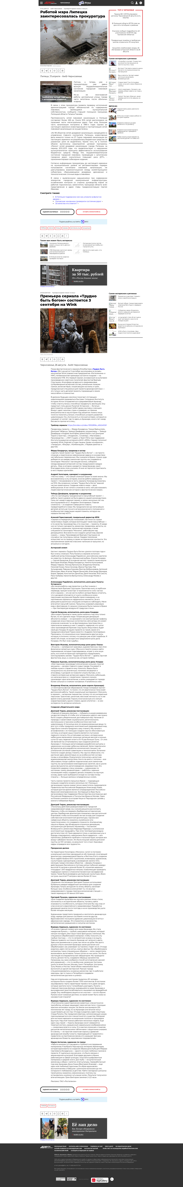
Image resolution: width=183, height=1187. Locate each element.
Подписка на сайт (96, 1146)
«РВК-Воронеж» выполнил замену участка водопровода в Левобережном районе (60, 251)
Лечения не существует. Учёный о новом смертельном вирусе (129, 297)
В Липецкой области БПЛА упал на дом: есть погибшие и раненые (126, 24)
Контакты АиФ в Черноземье (78, 1146)
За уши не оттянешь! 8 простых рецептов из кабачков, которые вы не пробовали (130, 325)
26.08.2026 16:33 (45, 293)
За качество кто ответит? (66, 203)
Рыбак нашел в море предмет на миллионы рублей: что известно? (128, 137)
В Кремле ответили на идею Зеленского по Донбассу (126, 123)
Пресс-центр (109, 1146)
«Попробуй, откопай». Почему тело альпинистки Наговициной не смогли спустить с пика (129, 63)
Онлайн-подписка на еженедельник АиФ (68, 1148)
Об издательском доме (123, 1146)
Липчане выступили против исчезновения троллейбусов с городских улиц (93, 245)
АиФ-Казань (57, 65)
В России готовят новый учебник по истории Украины (129, 116)
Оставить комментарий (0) (91, 212)
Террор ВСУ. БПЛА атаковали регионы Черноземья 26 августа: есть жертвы (126, 16)
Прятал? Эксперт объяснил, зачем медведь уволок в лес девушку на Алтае (129, 97)
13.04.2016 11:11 (44, 8)
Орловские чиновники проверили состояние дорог (78, 201)
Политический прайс (61, 1150)
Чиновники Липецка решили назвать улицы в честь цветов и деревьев (59, 245)
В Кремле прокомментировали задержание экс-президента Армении (127, 131)
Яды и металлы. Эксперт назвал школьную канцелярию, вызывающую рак (128, 77)
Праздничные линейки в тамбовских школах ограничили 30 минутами (125, 41)
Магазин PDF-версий (91, 1148)
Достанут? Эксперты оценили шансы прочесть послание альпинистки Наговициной (130, 70)
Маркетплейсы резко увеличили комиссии (128, 109)
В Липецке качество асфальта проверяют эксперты (59, 257)
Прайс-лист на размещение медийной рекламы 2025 (120, 1148)
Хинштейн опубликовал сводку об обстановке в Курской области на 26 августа (126, 50)
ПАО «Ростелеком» (46, 354)
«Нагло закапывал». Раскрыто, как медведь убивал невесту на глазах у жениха (130, 90)
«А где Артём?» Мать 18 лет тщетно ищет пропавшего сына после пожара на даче (129, 318)
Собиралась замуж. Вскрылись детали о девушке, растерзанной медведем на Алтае (129, 312)
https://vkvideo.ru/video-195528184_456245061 (87, 425)
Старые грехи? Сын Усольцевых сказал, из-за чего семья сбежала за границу (130, 84)
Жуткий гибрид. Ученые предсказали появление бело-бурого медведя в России (130, 305)
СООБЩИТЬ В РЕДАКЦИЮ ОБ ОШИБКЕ (82, 1150)
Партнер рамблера (84, 1179)
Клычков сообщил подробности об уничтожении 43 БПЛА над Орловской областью (126, 33)
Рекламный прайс (60, 1146)
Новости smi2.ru (47, 286)
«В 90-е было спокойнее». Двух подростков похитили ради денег (129, 332)
